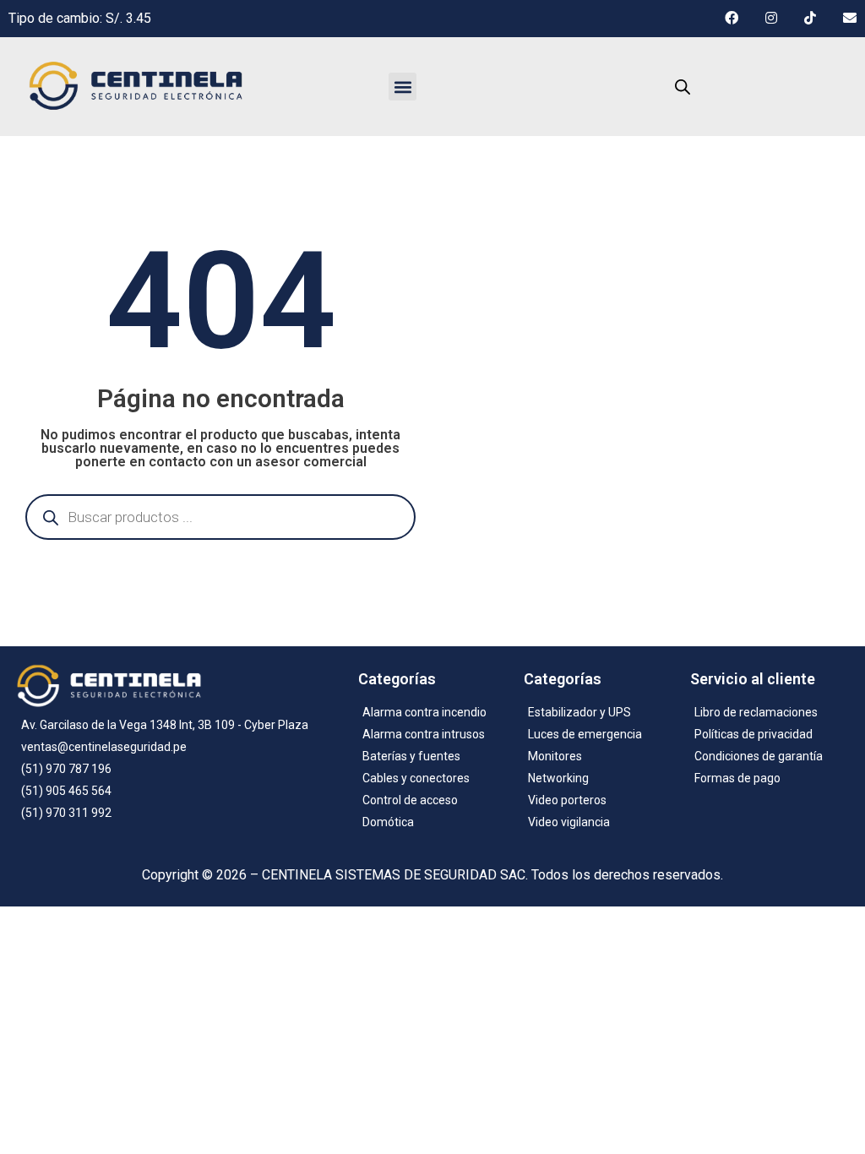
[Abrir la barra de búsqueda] (682, 87)
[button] (402, 87)
